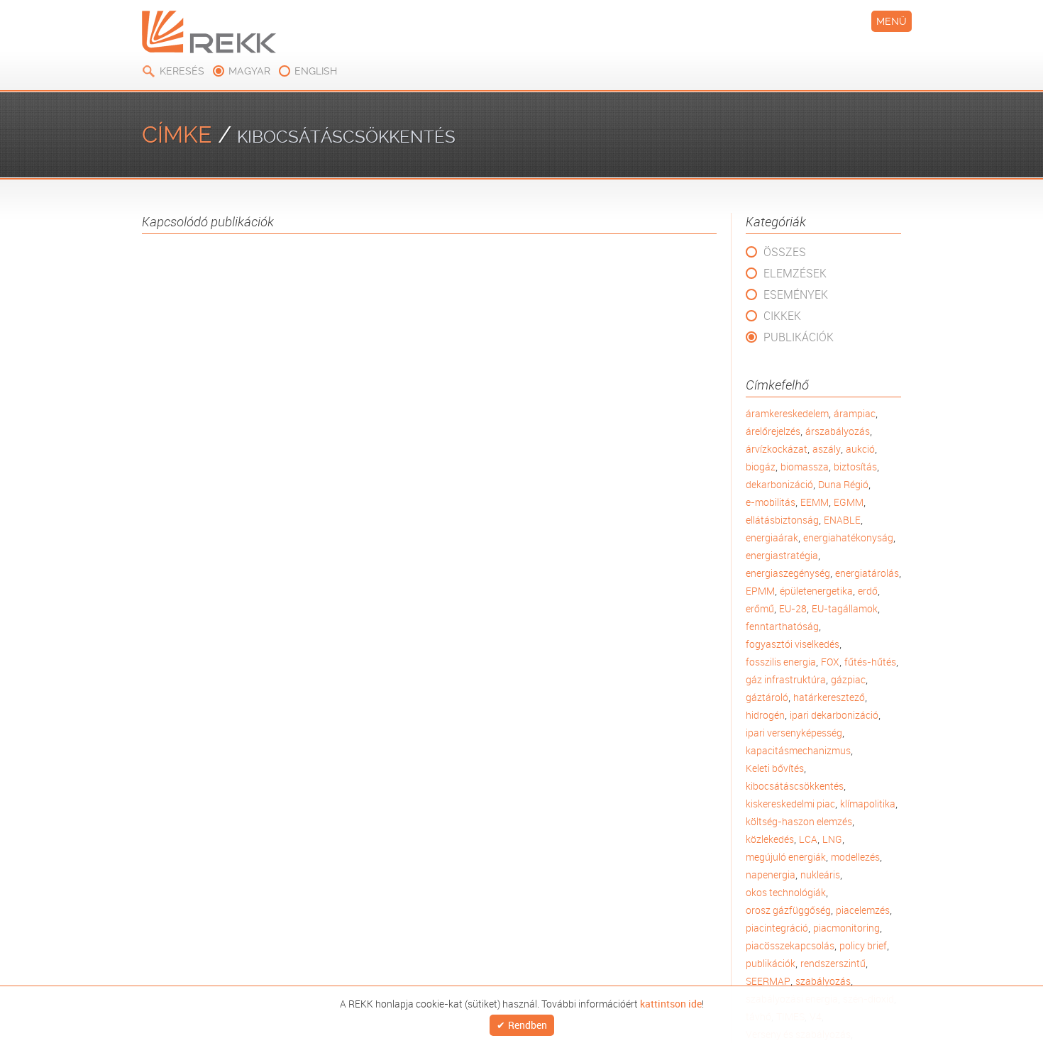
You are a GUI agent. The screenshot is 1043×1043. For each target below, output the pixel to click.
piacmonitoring (846, 927)
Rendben (527, 1025)
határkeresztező (829, 697)
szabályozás (823, 981)
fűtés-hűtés (870, 661)
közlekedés (770, 839)
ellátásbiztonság (782, 519)
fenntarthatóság (782, 626)
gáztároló (767, 697)
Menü (891, 21)
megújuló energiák (786, 856)
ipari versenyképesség (794, 732)
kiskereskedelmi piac (790, 803)
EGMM (848, 502)
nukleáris (820, 874)
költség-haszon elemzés (799, 821)
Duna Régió (843, 484)
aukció (860, 449)
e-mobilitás (770, 502)
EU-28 (793, 608)
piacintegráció (777, 927)
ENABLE (842, 519)
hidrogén (765, 715)
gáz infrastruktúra (786, 679)
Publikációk (798, 337)
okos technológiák (786, 892)
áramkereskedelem (787, 413)
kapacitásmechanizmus (798, 750)
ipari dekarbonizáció (834, 715)
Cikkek (782, 316)
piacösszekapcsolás (790, 945)
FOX (830, 661)
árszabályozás (837, 431)
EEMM (814, 502)
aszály (826, 449)
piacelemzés (863, 910)
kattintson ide (671, 1002)
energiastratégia (782, 555)
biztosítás (855, 466)
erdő (868, 590)
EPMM (760, 590)
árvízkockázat (776, 449)
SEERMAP (768, 981)
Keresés (182, 71)
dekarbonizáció (779, 484)
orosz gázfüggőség (788, 910)
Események (795, 294)
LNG (832, 839)
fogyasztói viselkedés (792, 644)
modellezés (855, 856)
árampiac (855, 413)
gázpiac (848, 679)
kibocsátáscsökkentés (795, 786)
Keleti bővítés (775, 768)
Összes (784, 252)
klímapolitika (867, 803)
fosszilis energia (781, 661)
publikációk (770, 963)
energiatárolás (867, 573)
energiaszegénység (788, 573)
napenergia (770, 874)
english (315, 71)
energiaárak (772, 537)
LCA (808, 839)
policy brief (863, 945)
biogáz (761, 466)
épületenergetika (816, 590)
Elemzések (795, 273)
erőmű (760, 608)
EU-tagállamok (845, 608)
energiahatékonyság (848, 537)
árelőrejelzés (773, 431)
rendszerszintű (833, 963)
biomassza (804, 466)
